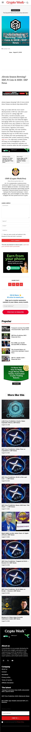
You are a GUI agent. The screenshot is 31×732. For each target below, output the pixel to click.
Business (4, 704)
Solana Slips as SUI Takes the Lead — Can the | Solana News (22, 160)
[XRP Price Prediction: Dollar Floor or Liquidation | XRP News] (15, 437)
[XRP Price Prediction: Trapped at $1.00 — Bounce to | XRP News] (15, 549)
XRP (15, 31)
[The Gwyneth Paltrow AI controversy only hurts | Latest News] (6, 351)
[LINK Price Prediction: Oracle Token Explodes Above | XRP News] (15, 409)
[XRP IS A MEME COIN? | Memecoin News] (6, 358)
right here (5, 139)
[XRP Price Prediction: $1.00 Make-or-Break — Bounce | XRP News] (15, 577)
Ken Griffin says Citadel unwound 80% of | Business (19, 343)
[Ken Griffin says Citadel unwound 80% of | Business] (6, 344)
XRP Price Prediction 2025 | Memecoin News (19, 336)
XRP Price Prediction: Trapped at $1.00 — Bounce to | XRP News (15, 562)
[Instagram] (3, 660)
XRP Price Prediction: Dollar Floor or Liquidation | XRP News (13, 449)
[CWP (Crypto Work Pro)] (16, 172)
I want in (14, 718)
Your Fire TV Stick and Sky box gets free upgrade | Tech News (7, 160)
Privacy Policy (20, 722)
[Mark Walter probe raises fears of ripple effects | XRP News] (15, 521)
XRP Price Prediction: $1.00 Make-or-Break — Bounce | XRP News (14, 590)
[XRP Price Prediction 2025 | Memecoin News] (6, 336)
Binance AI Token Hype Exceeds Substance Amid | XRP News (12, 618)
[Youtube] (12, 660)
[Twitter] (13, 284)
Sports (4, 693)
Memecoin (4, 698)
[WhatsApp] (21, 284)
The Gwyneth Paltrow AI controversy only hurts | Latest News (20, 351)
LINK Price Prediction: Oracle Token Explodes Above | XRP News (13, 421)
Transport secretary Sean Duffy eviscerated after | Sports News (20, 328)
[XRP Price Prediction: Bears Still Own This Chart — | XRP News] (15, 493)
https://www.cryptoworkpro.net (15, 181)
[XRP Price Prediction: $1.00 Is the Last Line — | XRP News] (15, 465)
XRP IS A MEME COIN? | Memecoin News (15, 12)
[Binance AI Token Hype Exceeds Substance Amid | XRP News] (15, 605)
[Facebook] (9, 284)
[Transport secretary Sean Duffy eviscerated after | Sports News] (6, 329)
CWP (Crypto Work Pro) (15, 178)
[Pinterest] (17, 284)
